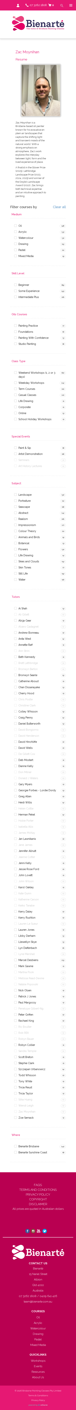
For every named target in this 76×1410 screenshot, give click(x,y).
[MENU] (70, 5)
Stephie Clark (26, 1063)
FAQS (38, 1185)
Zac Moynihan (26, 1111)
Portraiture (24, 500)
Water (21, 579)
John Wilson (26, 881)
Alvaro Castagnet (28, 626)
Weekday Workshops (31, 382)
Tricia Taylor (25, 1093)
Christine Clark (27, 705)
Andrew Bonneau (28, 632)
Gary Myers (25, 784)
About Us (38, 1377)
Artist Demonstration (30, 453)
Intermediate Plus (28, 297)
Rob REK (23, 1032)
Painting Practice (28, 325)
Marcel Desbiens (28, 960)
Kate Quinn (24, 893)
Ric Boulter (25, 1026)
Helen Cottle (25, 808)
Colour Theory (27, 531)
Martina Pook (26, 972)
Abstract (23, 512)
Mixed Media (26, 256)
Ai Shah (22, 608)
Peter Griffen (25, 1014)
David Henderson (28, 735)
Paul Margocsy (27, 1002)
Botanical (23, 543)
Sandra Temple (27, 1051)
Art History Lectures (30, 466)
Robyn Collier (26, 1044)
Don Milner (25, 772)
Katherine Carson (28, 899)
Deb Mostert (25, 760)
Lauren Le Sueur (28, 923)
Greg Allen (24, 796)
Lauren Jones (26, 929)
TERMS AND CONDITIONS (38, 1190)
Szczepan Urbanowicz (31, 1069)
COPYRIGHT (38, 1199)
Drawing (23, 244)
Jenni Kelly (25, 863)
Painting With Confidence (33, 337)
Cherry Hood (26, 693)
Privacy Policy (38, 1400)
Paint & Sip (24, 447)
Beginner (23, 284)
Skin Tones (24, 567)
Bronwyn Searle (27, 675)
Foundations (25, 331)
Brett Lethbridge (28, 663)
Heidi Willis (25, 802)
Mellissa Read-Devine (31, 978)
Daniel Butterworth (29, 723)
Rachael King (26, 1020)
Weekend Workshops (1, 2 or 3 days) (36, 374)
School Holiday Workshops (34, 419)
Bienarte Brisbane (28, 1146)
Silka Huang (25, 1099)
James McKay (26, 832)
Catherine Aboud (28, 681)
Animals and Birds (29, 537)
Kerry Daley (25, 911)
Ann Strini (24, 650)
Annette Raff (25, 644)
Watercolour (25, 237)
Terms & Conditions (38, 1395)
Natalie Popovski (28, 984)
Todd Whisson (27, 1075)
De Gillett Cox (26, 753)
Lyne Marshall (26, 954)
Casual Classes (27, 395)
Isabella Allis (25, 826)
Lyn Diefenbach (27, 947)
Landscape (25, 494)
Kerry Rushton (26, 917)
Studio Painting (27, 343)
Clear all (59, 207)
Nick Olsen (24, 990)
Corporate (24, 407)
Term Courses (26, 388)
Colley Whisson (28, 711)
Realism (23, 519)
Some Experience (28, 291)
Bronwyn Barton (28, 669)
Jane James (25, 844)
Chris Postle (25, 699)
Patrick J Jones (27, 996)
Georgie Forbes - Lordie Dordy (37, 790)
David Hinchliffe (27, 741)
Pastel (21, 250)
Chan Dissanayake (29, 687)
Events (38, 1366)
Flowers (23, 549)
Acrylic (22, 231)
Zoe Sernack (26, 1117)
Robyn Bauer (26, 1038)
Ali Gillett (23, 614)
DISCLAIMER (38, 1204)
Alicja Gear (24, 620)
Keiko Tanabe (26, 905)
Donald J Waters (28, 778)
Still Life (23, 573)
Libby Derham (26, 935)
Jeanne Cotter (26, 857)
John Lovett (25, 875)
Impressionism (27, 525)
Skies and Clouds (28, 561)
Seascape (24, 506)
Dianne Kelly (25, 766)
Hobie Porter (26, 820)
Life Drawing (25, 401)
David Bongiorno (28, 729)
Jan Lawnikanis (27, 838)
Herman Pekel (26, 814)
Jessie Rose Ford (28, 869)
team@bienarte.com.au (38, 1301)
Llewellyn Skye (27, 941)
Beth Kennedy (26, 656)
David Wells (25, 747)
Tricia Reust (25, 1087)
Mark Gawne (25, 966)
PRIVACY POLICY (38, 1194)
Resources (38, 1371)
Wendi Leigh (26, 1105)
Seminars (23, 460)
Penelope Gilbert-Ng (30, 1008)
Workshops (38, 1360)
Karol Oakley (26, 887)
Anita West (24, 638)
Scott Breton (25, 1057)
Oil (20, 225)
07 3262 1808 (38, 5)
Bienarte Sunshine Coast (32, 1152)
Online (22, 413)
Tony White (25, 1081)
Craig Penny (25, 717)
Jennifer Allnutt (27, 850)
